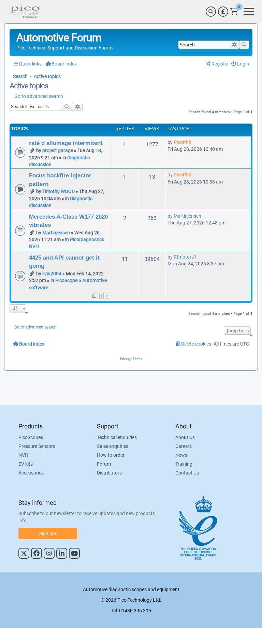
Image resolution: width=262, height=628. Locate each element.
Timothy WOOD (58, 191)
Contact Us (187, 473)
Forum (104, 464)
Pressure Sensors (36, 446)
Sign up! (47, 533)
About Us (185, 437)
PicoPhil (182, 142)
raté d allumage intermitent (66, 143)
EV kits (25, 464)
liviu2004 (51, 273)
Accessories (31, 473)
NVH (23, 455)
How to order (111, 455)
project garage (57, 150)
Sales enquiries (112, 446)
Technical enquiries (117, 437)
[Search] (211, 11)
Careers (183, 446)
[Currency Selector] (223, 11)
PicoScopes (30, 437)
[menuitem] (240, 64)
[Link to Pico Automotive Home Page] (24, 11)
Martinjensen (56, 232)
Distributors (109, 473)
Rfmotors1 (185, 257)
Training (183, 464)
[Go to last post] (194, 142)
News (181, 455)
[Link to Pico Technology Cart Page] (234, 11)
